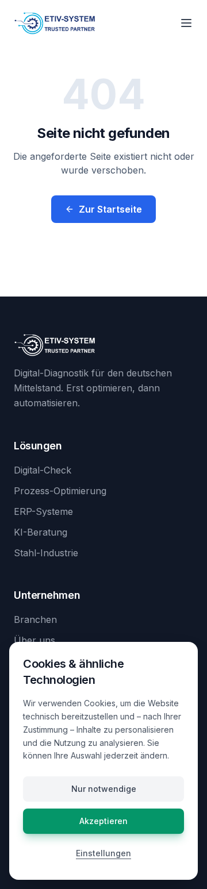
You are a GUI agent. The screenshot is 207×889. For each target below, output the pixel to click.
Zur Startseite (110, 209)
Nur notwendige (103, 789)
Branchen (35, 619)
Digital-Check (42, 470)
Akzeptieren (103, 821)
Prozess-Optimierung (60, 491)
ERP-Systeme (43, 511)
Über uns (34, 640)
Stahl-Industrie (46, 553)
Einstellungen (103, 853)
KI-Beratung (40, 532)
